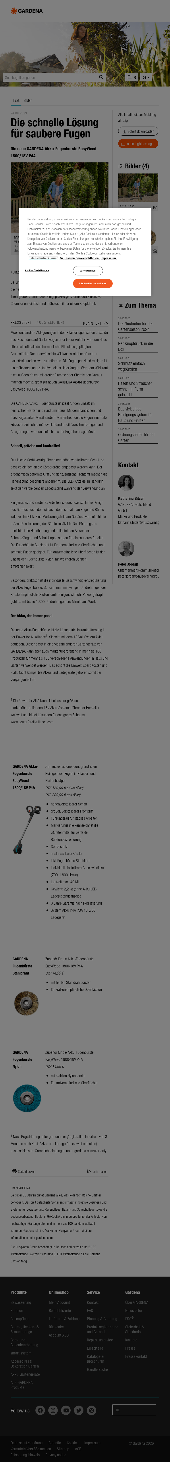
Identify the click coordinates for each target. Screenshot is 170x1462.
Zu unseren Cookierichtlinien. (80, 258)
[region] (85, 252)
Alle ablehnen (88, 270)
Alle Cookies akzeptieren (93, 283)
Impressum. (109, 258)
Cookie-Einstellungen (37, 270)
